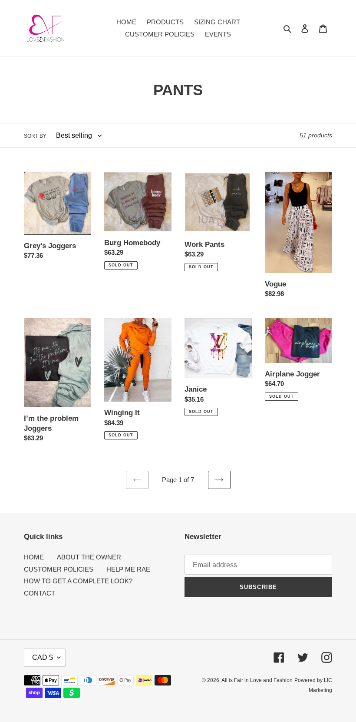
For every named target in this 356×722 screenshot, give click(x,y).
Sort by (35, 136)
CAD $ (42, 657)
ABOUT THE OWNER (89, 557)
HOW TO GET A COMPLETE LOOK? (78, 581)
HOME (34, 557)
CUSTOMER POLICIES (58, 569)
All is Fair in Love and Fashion (257, 680)
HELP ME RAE (128, 569)
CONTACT (39, 593)
